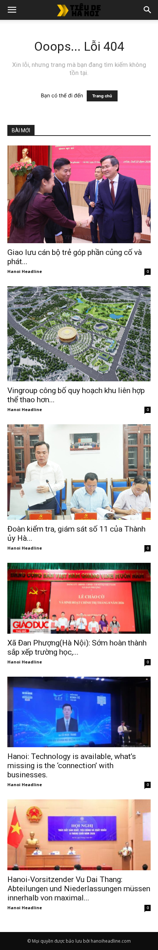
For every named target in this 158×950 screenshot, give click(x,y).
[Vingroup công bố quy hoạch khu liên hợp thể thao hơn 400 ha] (79, 334)
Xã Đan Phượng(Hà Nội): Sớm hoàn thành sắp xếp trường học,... (77, 647)
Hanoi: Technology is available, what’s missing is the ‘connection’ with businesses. (71, 765)
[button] (12, 10)
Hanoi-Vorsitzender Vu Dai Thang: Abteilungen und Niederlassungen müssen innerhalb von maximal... (78, 888)
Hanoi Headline (24, 271)
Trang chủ (102, 95)
